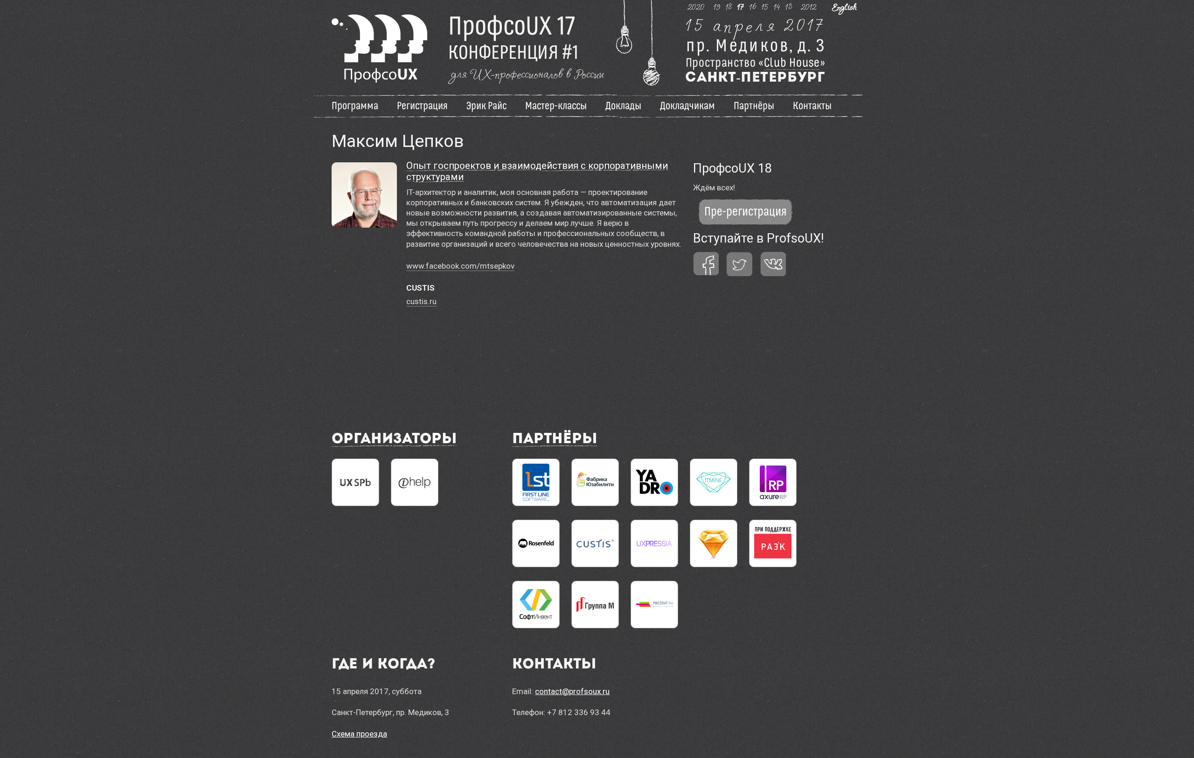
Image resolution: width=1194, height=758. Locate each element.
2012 (809, 7)
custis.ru (421, 301)
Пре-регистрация (745, 212)
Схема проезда (359, 733)
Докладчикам (687, 106)
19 (717, 7)
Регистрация (422, 106)
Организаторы (394, 439)
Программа (355, 106)
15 (765, 7)
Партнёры (754, 106)
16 (753, 7)
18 (729, 7)
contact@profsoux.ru (572, 691)
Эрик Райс (486, 106)
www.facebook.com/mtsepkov (460, 266)
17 (740, 7)
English (844, 7)
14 (777, 7)
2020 (696, 7)
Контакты (812, 106)
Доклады (623, 106)
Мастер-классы (556, 106)
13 (788, 7)
